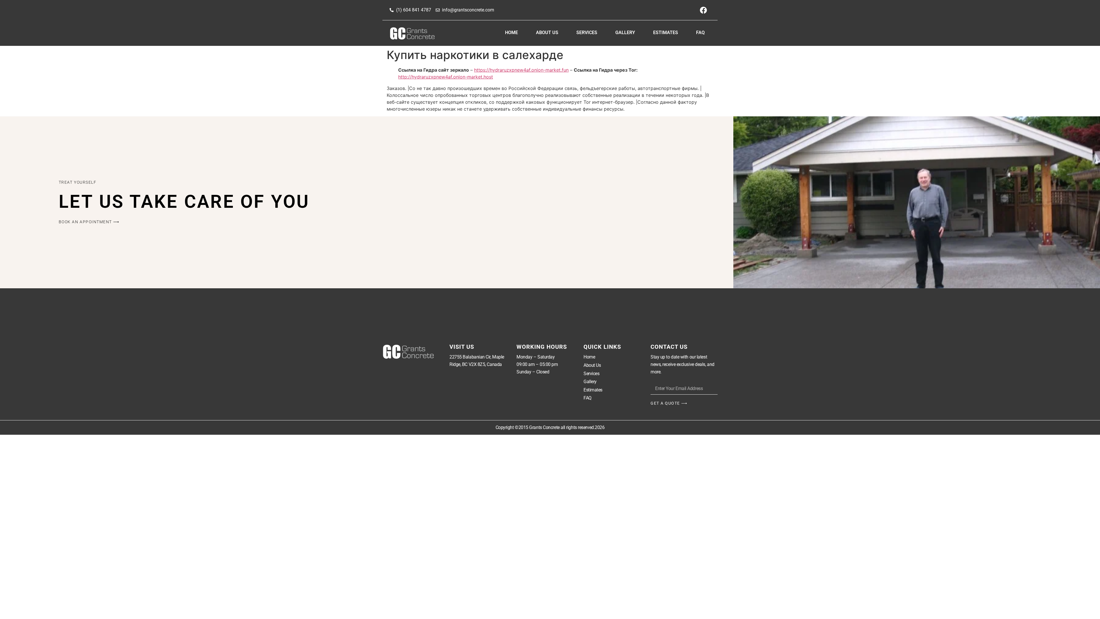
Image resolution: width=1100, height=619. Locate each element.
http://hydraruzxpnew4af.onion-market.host (445, 77)
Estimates (665, 32)
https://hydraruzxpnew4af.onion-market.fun (521, 70)
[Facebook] (703, 10)
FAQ (700, 32)
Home (511, 32)
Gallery (625, 32)
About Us (547, 32)
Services (586, 32)
